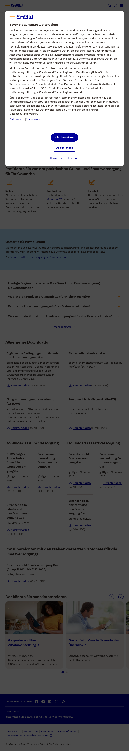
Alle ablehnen (64, 147)
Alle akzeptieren (64, 137)
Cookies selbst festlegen (64, 158)
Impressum (33, 119)
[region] (64, 375)
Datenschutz (17, 119)
